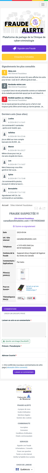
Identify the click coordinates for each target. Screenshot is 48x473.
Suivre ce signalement (25, 226)
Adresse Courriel (9, 355)
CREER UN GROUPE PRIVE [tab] (14, 313)
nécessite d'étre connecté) (17, 367)
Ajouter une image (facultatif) (17, 341)
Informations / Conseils (24, 448)
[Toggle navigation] (42, 4)
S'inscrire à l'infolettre (24, 57)
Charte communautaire (24, 436)
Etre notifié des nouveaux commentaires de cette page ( (22, 366)
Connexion (24, 430)
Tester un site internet (24, 454)
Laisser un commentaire (24, 372)
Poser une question (24, 451)
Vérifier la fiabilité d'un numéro (24, 457)
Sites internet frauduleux (21, 205)
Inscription (24, 427)
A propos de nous (24, 409)
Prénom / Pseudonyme (12, 346)
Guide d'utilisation (24, 412)
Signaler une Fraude (26, 48)
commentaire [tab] (10, 309)
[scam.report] (40, 208)
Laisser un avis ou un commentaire (16, 320)
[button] (44, 208)
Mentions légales (24, 415)
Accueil (5, 205)
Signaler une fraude (24, 445)
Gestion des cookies (24, 418)
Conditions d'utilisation (24, 433)
